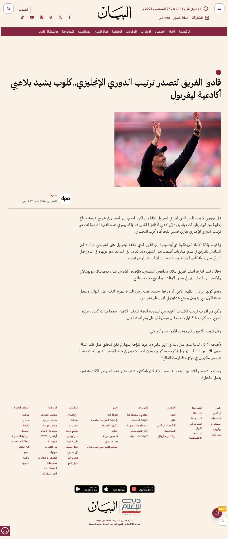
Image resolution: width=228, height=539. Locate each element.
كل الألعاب (51, 446)
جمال (26, 420)
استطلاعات (50, 468)
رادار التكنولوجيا (139, 430)
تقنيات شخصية (139, 436)
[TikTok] (22, 17)
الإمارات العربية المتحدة (104, 420)
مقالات (74, 420)
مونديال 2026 (49, 430)
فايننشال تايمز (48, 31)
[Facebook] (69, 17)
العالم (115, 430)
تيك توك (216, 434)
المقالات (131, 31)
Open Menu (219, 8)
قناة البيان (101, 31)
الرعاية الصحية (20, 436)
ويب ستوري (111, 441)
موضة (25, 414)
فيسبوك (216, 418)
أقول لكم (73, 463)
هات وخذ (73, 457)
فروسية (52, 441)
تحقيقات (52, 463)
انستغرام (216, 423)
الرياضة (117, 31)
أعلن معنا (196, 418)
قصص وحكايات (47, 457)
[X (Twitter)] (60, 17)
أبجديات (73, 425)
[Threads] (50, 17)
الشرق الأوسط (110, 425)
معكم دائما (72, 430)
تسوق (25, 463)
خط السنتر (72, 446)
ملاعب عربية (50, 420)
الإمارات (146, 31)
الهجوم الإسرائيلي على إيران (102, 446)
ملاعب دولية (50, 425)
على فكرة (72, 441)
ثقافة (26, 425)
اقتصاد (160, 31)
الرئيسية (185, 31)
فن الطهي (23, 446)
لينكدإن (217, 413)
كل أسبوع (73, 452)
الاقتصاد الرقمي (166, 425)
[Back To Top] (223, 521)
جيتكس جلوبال (167, 436)
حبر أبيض (72, 436)
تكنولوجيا (68, 31)
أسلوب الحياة (21, 407)
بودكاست (84, 31)
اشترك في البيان (195, 426)
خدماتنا (197, 413)
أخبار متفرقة (49, 473)
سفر (26, 452)
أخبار (172, 31)
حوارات (53, 452)
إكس (218, 407)
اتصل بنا (197, 407)
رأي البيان (73, 414)
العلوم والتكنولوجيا (137, 414)
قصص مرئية (110, 436)
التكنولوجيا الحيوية (137, 425)
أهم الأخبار (112, 414)
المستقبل (170, 430)
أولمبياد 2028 (49, 436)
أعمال (172, 414)
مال (173, 420)
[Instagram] (41, 17)
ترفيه (26, 457)
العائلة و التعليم (20, 441)
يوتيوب (217, 429)
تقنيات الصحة (140, 420)
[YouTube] (31, 17)
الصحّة (25, 430)
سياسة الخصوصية (195, 435)
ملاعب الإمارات (49, 414)
